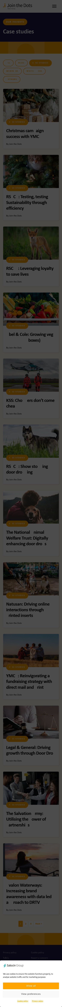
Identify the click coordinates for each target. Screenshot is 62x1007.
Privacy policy (37, 1001)
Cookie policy (22, 1001)
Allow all (31, 985)
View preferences (31, 994)
